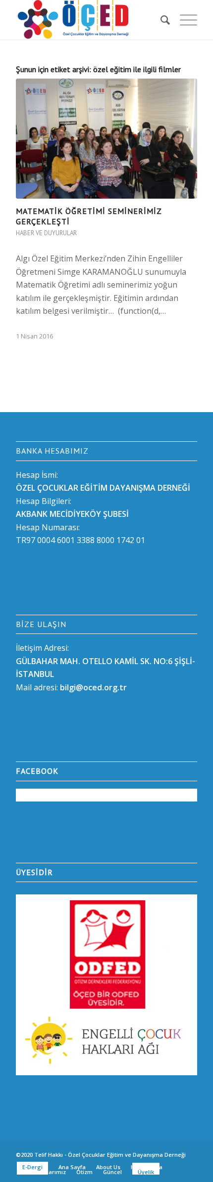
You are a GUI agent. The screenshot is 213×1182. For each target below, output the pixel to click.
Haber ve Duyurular (46, 233)
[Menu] (183, 20)
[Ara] (160, 20)
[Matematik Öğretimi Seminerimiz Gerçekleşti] (106, 139)
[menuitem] (160, 20)
